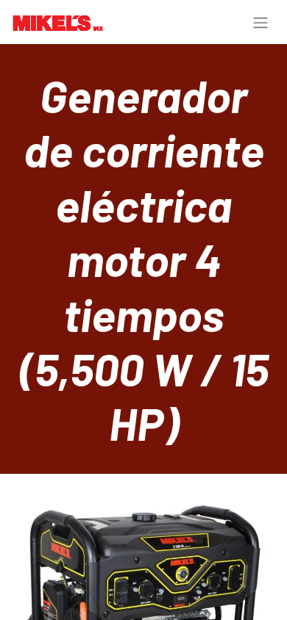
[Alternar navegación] (260, 22)
